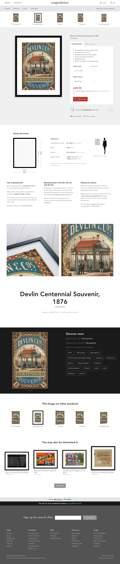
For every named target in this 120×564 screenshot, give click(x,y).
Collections (34, 8)
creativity (99, 358)
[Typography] (72, 110)
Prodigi (111, 556)
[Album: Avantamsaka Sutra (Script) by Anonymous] (17, 461)
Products (18, 3)
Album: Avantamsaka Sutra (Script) (16, 473)
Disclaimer (96, 546)
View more (60, 486)
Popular (7, 8)
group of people (83, 363)
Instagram (75, 546)
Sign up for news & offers (38, 517)
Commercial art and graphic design (79, 358)
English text (111, 358)
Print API (104, 556)
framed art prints (26, 206)
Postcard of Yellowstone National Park (45, 471)
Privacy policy (98, 536)
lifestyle (86, 368)
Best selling (76, 533)
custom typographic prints (38, 558)
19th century (81, 353)
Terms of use (97, 538)
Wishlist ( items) (55, 538)
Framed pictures (33, 536)
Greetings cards (33, 546)
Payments (10, 541)
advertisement (94, 353)
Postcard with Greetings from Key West (74, 471)
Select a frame (77, 77)
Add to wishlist (76, 116)
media (96, 368)
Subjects (16, 8)
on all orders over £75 (60, 503)
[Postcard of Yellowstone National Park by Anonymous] (46, 459)
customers (47, 202)
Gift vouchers (54, 533)
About (9, 536)
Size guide (94, 66)
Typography (87, 110)
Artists (25, 8)
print (104, 368)
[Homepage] (60, 3)
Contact (9, 533)
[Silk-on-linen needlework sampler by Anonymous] (103, 458)
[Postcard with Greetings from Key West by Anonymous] (74, 459)
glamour (70, 363)
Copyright (96, 543)
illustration (97, 363)
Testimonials (11, 538)
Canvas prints (32, 538)
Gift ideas (53, 536)
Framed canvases (34, 541)
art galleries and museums (62, 194)
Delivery (83, 194)
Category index (77, 543)
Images (7, 3)
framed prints (93, 61)
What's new (32, 548)
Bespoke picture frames (22, 558)
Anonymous (73, 38)
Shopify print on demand (106, 558)
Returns (9, 546)
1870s (70, 353)
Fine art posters (33, 533)
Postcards (31, 543)
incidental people (73, 368)
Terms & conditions (99, 533)
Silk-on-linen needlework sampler (103, 473)
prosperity (71, 373)
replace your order (97, 204)
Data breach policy (99, 541)
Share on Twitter (90, 116)
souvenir (82, 373)
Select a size (85, 66)
